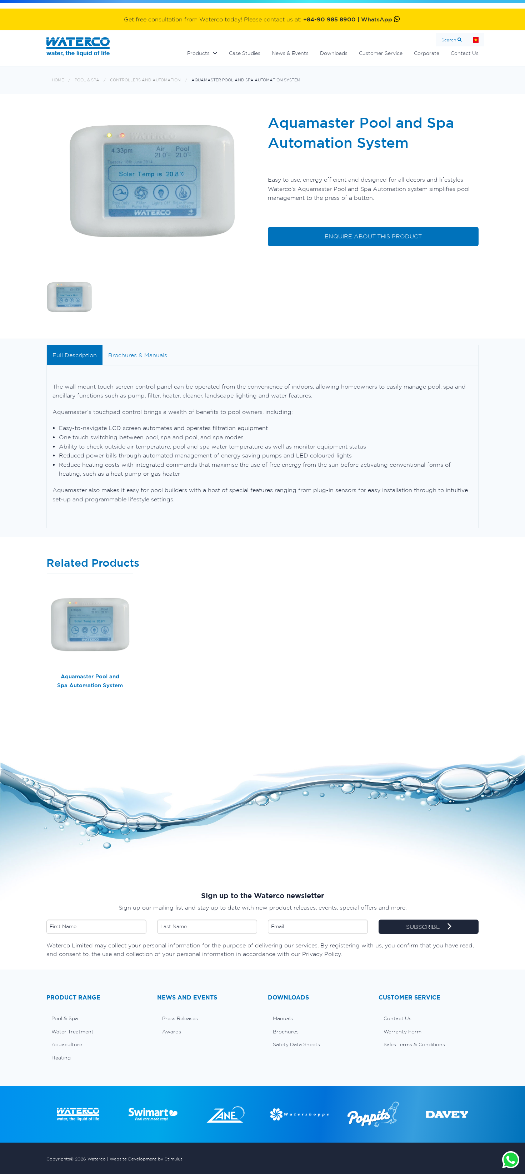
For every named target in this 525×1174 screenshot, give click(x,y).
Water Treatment (72, 1031)
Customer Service (380, 53)
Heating (61, 1058)
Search (448, 39)
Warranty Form (402, 1031)
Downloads (334, 53)
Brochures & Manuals (137, 355)
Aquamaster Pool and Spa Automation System (245, 80)
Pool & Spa (87, 80)
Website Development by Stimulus (146, 1159)
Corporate (426, 53)
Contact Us (465, 53)
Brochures (286, 1031)
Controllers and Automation (145, 80)
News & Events (290, 53)
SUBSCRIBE (424, 926)
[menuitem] (96, 1018)
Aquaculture (66, 1044)
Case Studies (244, 53)
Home (475, 39)
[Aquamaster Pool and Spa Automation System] (90, 625)
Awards (171, 1031)
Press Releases (180, 1018)
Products (198, 53)
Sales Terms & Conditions (414, 1044)
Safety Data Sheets (296, 1044)
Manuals (283, 1018)
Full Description (74, 355)
